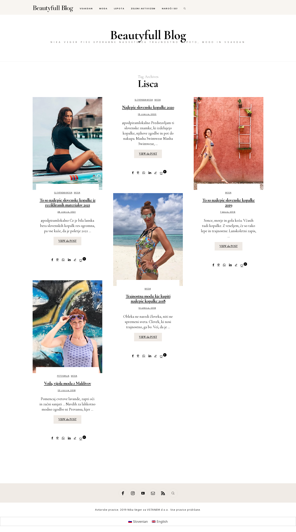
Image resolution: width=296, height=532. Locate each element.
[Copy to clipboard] (75, 259)
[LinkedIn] (69, 259)
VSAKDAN (86, 8)
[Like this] (81, 260)
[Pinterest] (57, 259)
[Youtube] (143, 493)
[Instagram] (133, 493)
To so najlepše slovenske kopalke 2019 (228, 203)
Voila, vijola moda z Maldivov (67, 383)
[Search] (173, 493)
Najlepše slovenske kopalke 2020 (148, 107)
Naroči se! (170, 8)
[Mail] (153, 493)
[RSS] (163, 493)
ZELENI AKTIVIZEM (143, 8)
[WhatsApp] (63, 259)
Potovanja (63, 376)
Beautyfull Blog (148, 35)
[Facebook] (52, 259)
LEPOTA (119, 8)
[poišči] (185, 7)
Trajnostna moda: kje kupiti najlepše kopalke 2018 (148, 299)
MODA (103, 8)
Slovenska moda (63, 192)
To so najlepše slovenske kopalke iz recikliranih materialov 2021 (67, 203)
